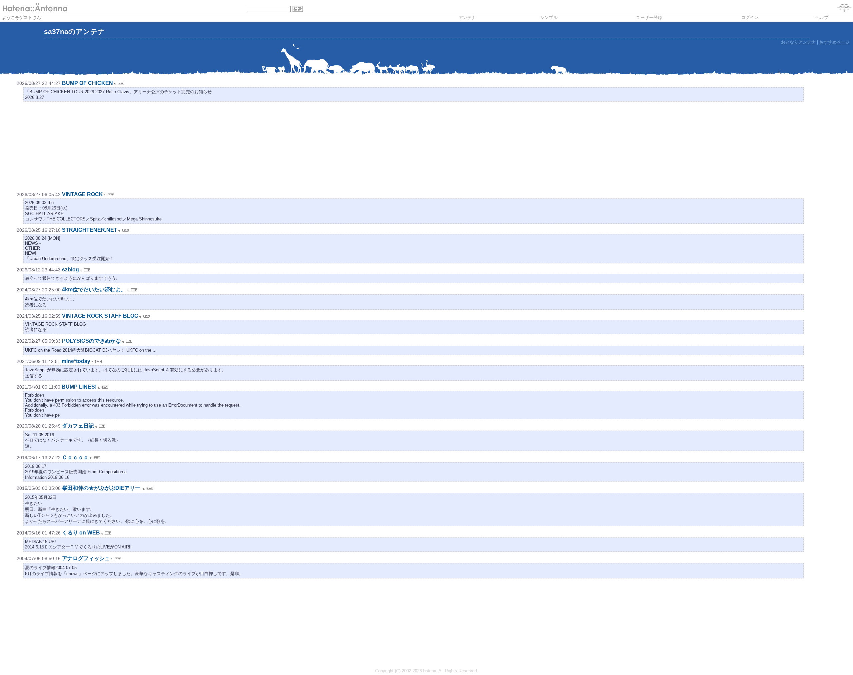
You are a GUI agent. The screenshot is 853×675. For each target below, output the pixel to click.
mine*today (76, 361)
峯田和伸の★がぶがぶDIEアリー (102, 488)
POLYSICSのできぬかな (91, 341)
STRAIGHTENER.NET (89, 230)
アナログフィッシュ (86, 558)
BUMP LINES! (79, 387)
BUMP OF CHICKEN (87, 83)
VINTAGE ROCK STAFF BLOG (100, 316)
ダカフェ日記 (78, 426)
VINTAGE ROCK (82, 194)
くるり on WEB (81, 532)
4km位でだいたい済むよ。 (94, 289)
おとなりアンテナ (798, 42)
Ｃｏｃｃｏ (75, 457)
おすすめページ (834, 42)
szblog (70, 269)
